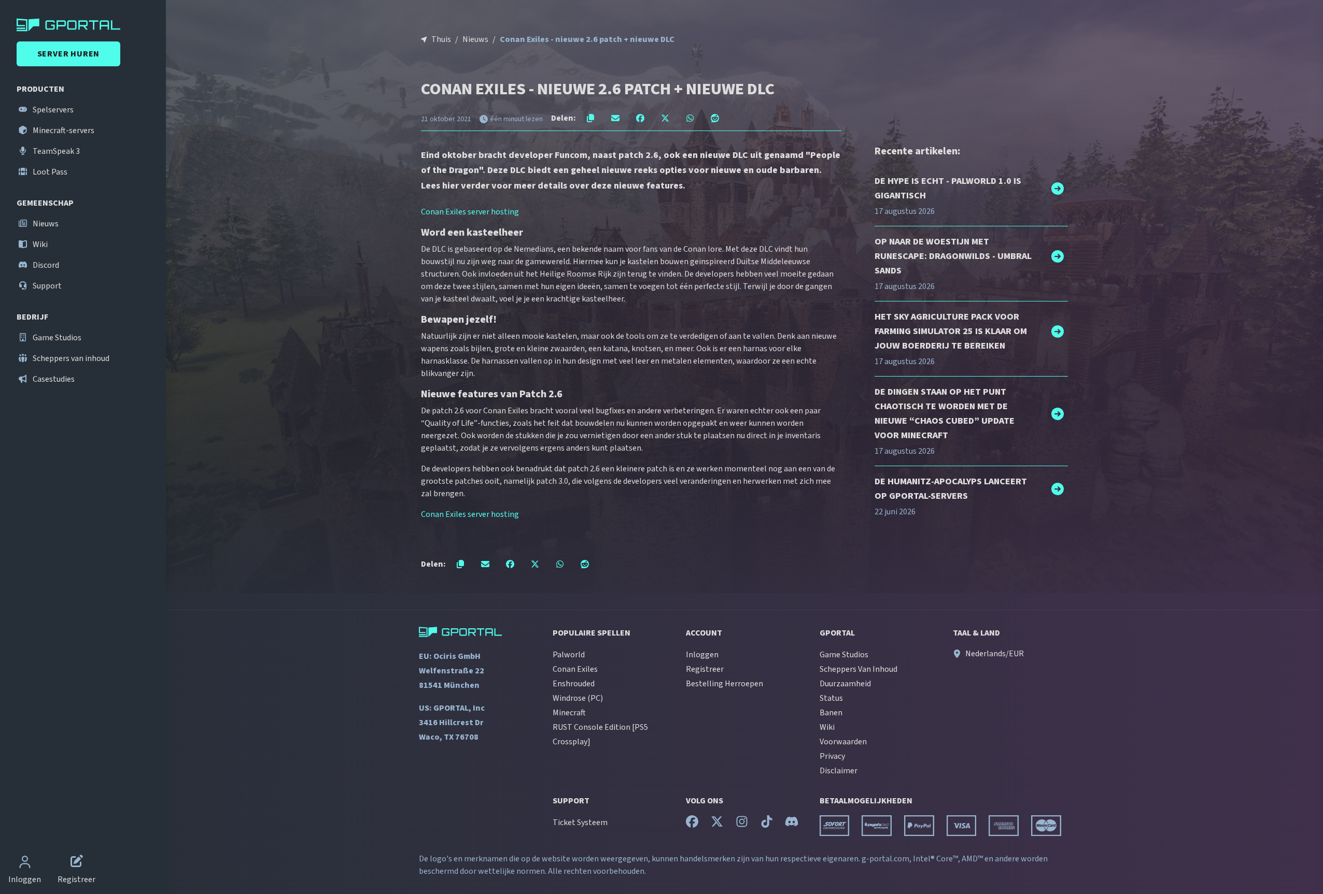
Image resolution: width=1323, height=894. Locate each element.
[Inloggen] (25, 863)
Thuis (441, 39)
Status (831, 698)
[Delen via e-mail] (615, 118)
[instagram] (742, 824)
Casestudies (53, 379)
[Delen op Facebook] (640, 118)
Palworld (569, 654)
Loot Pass (49, 172)
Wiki (39, 244)
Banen (831, 712)
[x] (717, 824)
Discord (45, 265)
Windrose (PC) (578, 698)
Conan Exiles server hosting (470, 212)
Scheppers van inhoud (70, 358)
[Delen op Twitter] (665, 118)
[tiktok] (767, 824)
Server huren (68, 54)
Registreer (705, 669)
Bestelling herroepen (724, 683)
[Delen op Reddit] (715, 118)
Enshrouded (574, 683)
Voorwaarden (843, 741)
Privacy (832, 756)
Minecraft (569, 712)
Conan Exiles (575, 669)
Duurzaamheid (845, 683)
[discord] (791, 824)
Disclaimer (838, 770)
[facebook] (692, 824)
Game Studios (56, 337)
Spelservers (52, 110)
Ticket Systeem (580, 822)
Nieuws (45, 223)
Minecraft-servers (62, 130)
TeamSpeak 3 (55, 151)
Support (46, 286)
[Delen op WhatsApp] (690, 118)
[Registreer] (76, 863)
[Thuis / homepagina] (85, 25)
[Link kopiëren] (590, 118)
